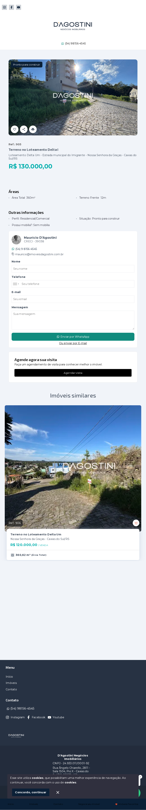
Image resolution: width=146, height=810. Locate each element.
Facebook (38, 717)
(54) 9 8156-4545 (26, 249)
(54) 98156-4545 (75, 43)
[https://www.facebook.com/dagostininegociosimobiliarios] (11, 7)
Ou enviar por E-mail (73, 343)
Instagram (18, 717)
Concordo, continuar (30, 792)
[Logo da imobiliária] (16, 736)
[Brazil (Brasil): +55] (16, 284)
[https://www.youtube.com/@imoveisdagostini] (18, 7)
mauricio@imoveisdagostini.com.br (39, 254)
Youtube (58, 717)
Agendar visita (73, 372)
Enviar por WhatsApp (74, 336)
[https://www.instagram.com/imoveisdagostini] (4, 7)
